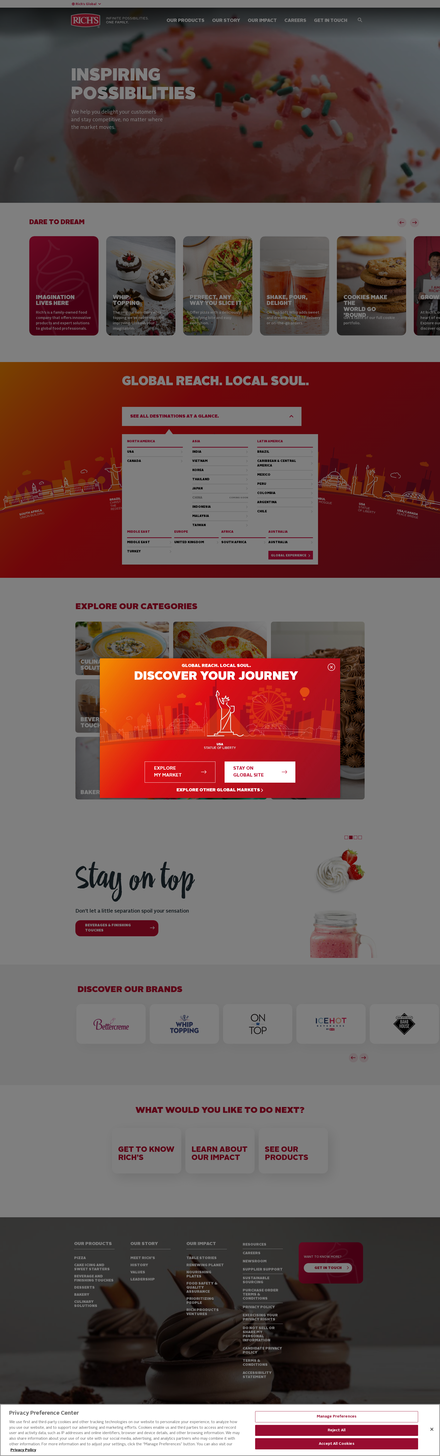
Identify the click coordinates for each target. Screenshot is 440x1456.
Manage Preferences (337, 1417)
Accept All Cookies (336, 1444)
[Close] (431, 1429)
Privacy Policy (23, 1450)
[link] (220, 790)
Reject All (337, 1430)
